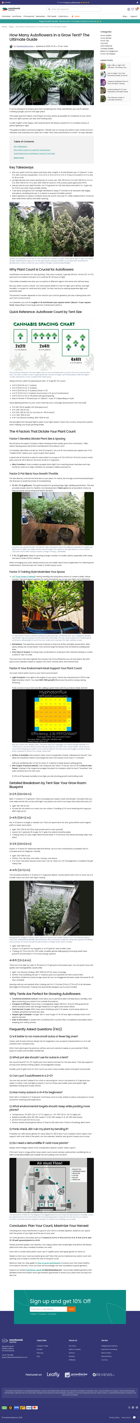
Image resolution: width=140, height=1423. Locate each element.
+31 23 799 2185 (7, 1355)
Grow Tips (104, 40)
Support (133, 16)
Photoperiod (28, 16)
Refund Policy (106, 1356)
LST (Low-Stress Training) (23, 576)
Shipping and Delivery (109, 1346)
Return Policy (106, 1353)
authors (72, 1353)
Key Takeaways (20, 146)
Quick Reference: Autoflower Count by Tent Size (34, 153)
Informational (106, 46)
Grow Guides (105, 35)
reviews (72, 1356)
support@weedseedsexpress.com (15, 1357)
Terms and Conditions (129, 1417)
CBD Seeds (51, 16)
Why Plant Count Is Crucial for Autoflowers (32, 150)
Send (71, 1309)
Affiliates (72, 1360)
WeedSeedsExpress (24, 46)
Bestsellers (40, 16)
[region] (70, 21)
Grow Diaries (105, 38)
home (4, 26)
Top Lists (104, 43)
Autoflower (17, 16)
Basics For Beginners (109, 51)
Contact (104, 1360)
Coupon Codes (42, 1346)
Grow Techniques (107, 54)
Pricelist (40, 1349)
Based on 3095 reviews (72, 2)
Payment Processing (109, 1349)
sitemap (40, 1353)
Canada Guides (106, 48)
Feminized (6, 16)
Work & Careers (75, 1349)
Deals (77, 16)
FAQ (38, 1356)
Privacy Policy (114, 1417)
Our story (72, 1346)
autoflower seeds (34, 1270)
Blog (125, 16)
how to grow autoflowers (49, 1263)
